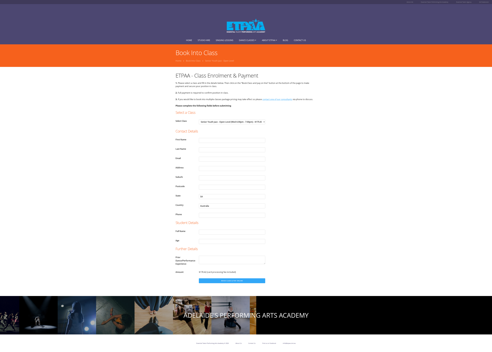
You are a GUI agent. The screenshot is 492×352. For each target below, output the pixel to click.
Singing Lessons (224, 40)
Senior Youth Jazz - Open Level (219, 60)
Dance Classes (247, 40)
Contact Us (300, 40)
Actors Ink (410, 2)
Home (189, 40)
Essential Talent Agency (463, 2)
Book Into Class (193, 60)
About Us (238, 343)
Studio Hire (204, 40)
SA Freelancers (484, 2)
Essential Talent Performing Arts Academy (434, 2)
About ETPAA (269, 40)
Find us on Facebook (269, 343)
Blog (285, 40)
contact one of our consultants (277, 99)
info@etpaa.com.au (289, 343)
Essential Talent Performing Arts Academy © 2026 (212, 343)
